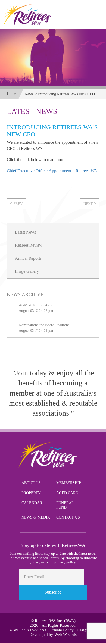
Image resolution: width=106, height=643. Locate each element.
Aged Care (67, 493)
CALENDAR (31, 503)
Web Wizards (65, 634)
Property (31, 493)
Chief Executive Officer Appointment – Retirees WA (52, 170)
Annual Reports (28, 258)
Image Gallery (27, 271)
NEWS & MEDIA (35, 517)
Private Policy (62, 630)
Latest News (25, 232)
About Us (30, 483)
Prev (18, 204)
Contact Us (68, 517)
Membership (68, 483)
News (29, 94)
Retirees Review (28, 245)
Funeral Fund (65, 505)
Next (88, 204)
